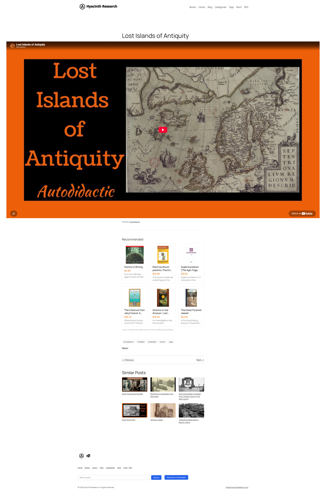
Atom (125, 467)
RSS (130, 467)
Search (156, 477)
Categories (110, 467)
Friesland (140, 342)
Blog (102, 467)
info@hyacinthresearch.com (237, 487)
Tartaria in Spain (156, 420)
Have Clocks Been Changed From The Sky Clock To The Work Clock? (190, 396)
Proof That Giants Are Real (132, 394)
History (125, 348)
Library (95, 467)
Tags (119, 467)
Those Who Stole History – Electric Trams (189, 421)
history (162, 342)
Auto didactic (135, 222)
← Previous (128, 359)
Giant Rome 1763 (128, 420)
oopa (171, 342)
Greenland (152, 342)
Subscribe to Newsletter (176, 477)
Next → (200, 359)
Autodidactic (128, 342)
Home (80, 467)
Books (87, 467)
